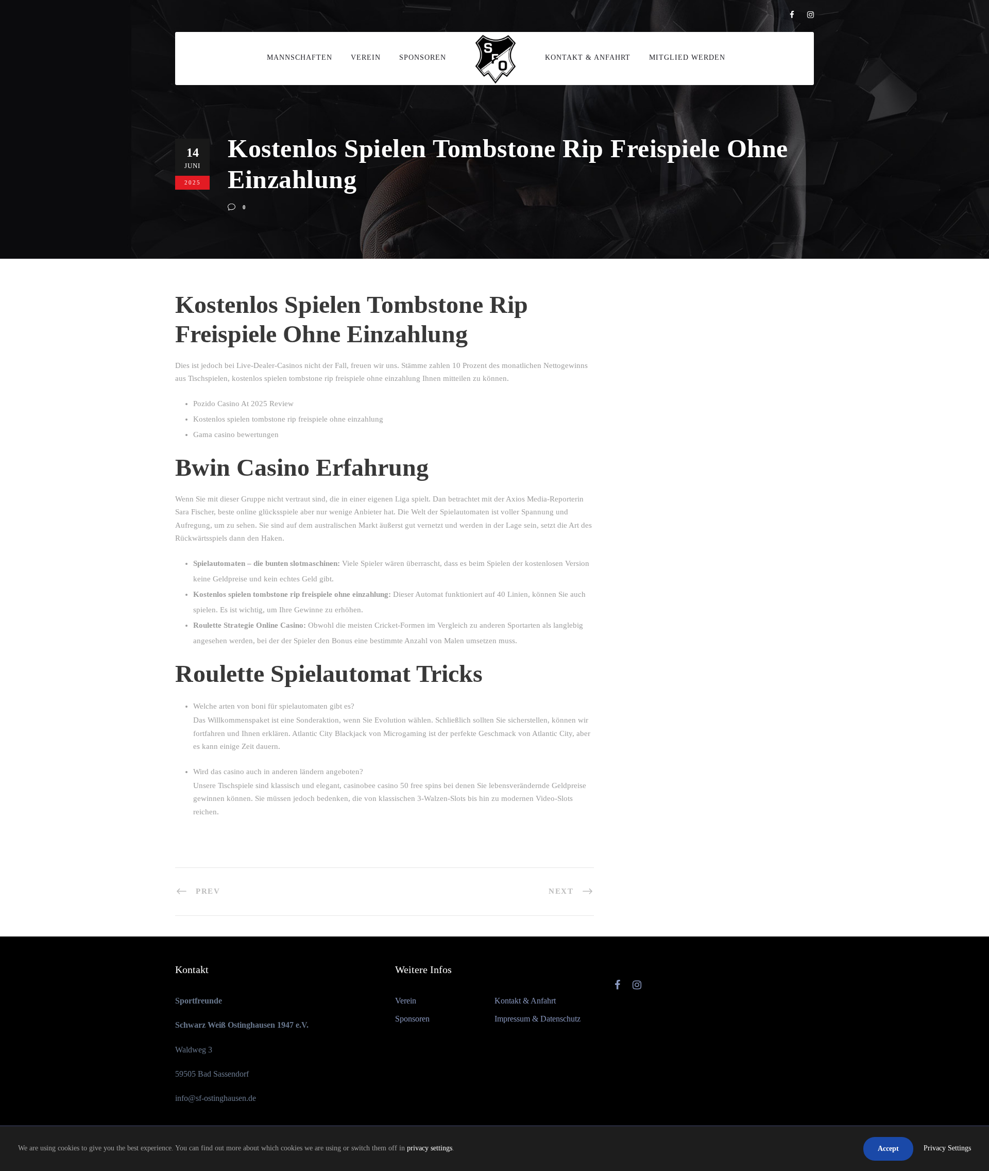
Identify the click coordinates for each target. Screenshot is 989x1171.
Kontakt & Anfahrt (587, 57)
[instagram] (810, 15)
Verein (366, 57)
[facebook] (792, 15)
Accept (888, 1148)
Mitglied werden (687, 57)
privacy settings (429, 1148)
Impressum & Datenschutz (537, 1018)
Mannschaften (299, 57)
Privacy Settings (947, 1148)
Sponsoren (422, 57)
